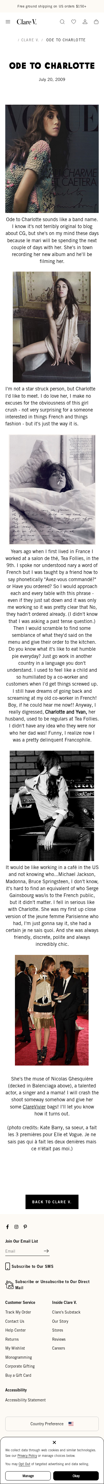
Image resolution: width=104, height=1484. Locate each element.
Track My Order (18, 1312)
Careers (58, 1348)
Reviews (58, 1339)
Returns (12, 1339)
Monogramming (18, 1357)
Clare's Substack (66, 1312)
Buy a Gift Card (18, 1375)
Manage (28, 1476)
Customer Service (20, 1302)
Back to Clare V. (52, 1202)
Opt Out (24, 1464)
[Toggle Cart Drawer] (96, 22)
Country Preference (47, 1424)
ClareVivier (34, 1107)
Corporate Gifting (20, 1366)
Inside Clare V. (64, 1302)
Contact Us (14, 1321)
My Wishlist (15, 1348)
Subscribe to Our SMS (33, 1266)
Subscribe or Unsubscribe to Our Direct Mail (52, 1284)
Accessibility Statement (25, 1400)
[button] (46, 1251)
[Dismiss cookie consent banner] (54, 1443)
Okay (76, 1476)
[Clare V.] (26, 21)
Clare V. (30, 40)
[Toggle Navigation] (8, 21)
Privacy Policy (27, 1456)
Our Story (60, 1321)
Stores (57, 1330)
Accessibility (16, 1390)
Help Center (15, 1330)
